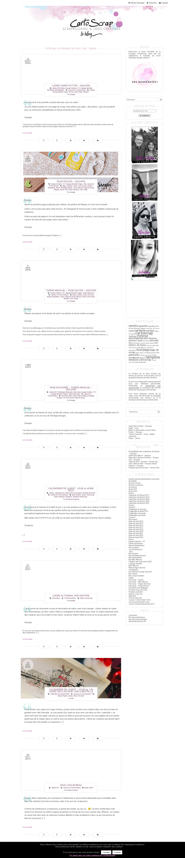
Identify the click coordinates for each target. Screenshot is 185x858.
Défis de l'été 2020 (136, 531)
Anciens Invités (135, 483)
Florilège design (66, 188)
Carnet (131, 505)
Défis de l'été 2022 (136, 535)
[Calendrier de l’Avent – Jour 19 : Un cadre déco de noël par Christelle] (71, 678)
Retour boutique (137, 3)
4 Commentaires (70, 598)
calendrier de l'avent (152, 328)
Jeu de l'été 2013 (135, 550)
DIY (79, 696)
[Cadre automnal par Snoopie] (71, 580)
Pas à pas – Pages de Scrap (140, 584)
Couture (132, 517)
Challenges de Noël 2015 (138, 511)
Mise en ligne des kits (137, 568)
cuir (79, 186)
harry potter (78, 92)
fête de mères (83, 396)
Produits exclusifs (89, 493)
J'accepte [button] (106, 852)
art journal (132, 328)
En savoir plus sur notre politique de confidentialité (92, 855)
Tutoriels (153, 3)
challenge (132, 336)
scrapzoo (61, 497)
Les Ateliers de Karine (143, 344)
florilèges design (139, 343)
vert (81, 190)
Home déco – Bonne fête (149, 468)
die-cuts (84, 186)
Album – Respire (144, 456)
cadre (66, 92)
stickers (86, 92)
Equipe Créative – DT (137, 541)
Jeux (131, 552)
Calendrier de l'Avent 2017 (139, 495)
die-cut (70, 92)
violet (85, 190)
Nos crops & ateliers (136, 576)
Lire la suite (27, 133)
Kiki (72, 698)
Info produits (134, 548)
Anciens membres (136, 485)
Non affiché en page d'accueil (140, 572)
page (146, 350)
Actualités (133, 481)
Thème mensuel (88, 293)
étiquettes (51, 188)
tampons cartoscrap (80, 497)
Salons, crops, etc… (136, 594)
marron (80, 188)
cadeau (69, 186)
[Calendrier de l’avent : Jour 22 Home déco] (71, 479)
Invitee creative (72, 790)
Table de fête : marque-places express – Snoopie (143, 465)
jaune (75, 188)
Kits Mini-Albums (135, 560)
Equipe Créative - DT (73, 88)
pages (137, 353)
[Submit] (161, 100)
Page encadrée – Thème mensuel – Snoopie (71, 388)
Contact (164, 3)
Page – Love (133, 428)
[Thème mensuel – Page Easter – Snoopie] (71, 281)
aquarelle (142, 326)
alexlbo (133, 325)
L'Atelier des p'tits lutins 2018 (140, 562)
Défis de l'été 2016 (136, 525)
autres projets (63, 696)
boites (78, 495)
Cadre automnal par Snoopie (71, 595)
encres (154, 340)
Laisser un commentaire (77, 90)
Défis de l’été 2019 (136, 537)
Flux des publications (137, 617)
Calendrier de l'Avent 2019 (139, 497)
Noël (55, 497)
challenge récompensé (138, 337)
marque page (151, 345)
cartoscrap (90, 495)
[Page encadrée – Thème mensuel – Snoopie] (71, 380)
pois (66, 190)
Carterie (132, 507)
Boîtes (63, 88)
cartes (150, 330)
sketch (142, 358)
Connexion (133, 615)
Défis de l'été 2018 (136, 529)
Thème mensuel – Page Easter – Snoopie (71, 290)
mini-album (141, 348)
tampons (68, 497)
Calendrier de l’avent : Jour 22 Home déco (71, 489)
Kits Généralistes (135, 558)
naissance (132, 350)
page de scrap (89, 188)
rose (71, 190)
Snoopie (72, 94)
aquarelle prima (153, 326)
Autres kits (133, 491)
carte (131, 330)
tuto (137, 362)
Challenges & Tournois (137, 509)
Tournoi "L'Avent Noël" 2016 (140, 600)
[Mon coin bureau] (71, 770)
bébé (137, 328)
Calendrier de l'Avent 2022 (64, 493)
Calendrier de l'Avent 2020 (60, 694)
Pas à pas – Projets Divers (139, 586)
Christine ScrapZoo (72, 499)
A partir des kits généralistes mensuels (144, 479)
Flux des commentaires (138, 619)
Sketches (132, 596)
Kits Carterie (133, 554)
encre (147, 341)
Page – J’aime (134, 438)
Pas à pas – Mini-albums (138, 582)
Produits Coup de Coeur (138, 590)
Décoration (77, 392)
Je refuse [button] (117, 852)
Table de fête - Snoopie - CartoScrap (143, 462)
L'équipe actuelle (86, 88)
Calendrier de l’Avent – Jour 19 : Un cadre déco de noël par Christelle (71, 690)
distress (153, 338)
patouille (134, 354)
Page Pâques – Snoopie (71, 181)
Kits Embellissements (137, 556)
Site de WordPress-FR (137, 621)
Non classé (133, 574)
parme (62, 190)
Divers (131, 539)
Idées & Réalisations (136, 545)
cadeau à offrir (66, 396)
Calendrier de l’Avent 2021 (139, 503)
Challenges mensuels (65, 392)
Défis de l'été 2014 (136, 521)
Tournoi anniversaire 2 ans (139, 602)
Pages (80, 184)
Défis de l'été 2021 (136, 533)
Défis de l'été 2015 (136, 523)
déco (75, 696)
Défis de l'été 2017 (136, 527)
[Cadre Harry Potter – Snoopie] (71, 74)
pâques (56, 190)
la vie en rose (68, 398)
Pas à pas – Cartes (136, 580)
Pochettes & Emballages (55, 90)
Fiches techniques (136, 543)
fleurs (58, 188)
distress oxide (135, 340)
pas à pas (155, 353)
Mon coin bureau (71, 785)
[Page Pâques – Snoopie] (71, 172)
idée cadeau (150, 343)
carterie (139, 330)
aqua (64, 186)
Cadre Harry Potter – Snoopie (71, 85)
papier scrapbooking (146, 353)
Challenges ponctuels (137, 515)
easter (90, 186)
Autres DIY (56, 88)
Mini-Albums (134, 566)
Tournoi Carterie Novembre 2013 (142, 604)
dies (146, 338)
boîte (74, 495)
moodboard (149, 348)
